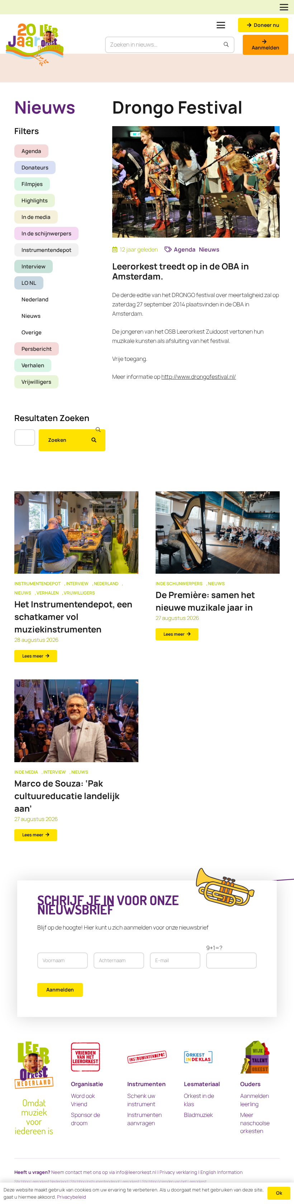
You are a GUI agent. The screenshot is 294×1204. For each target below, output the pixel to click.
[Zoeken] (226, 44)
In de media (36, 217)
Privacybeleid (71, 1197)
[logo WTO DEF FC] (255, 1057)
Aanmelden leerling (254, 1100)
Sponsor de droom (85, 1119)
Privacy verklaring (178, 1172)
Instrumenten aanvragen (144, 1119)
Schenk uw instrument (141, 1100)
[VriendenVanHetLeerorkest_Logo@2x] (85, 1057)
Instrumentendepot (46, 250)
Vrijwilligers (36, 382)
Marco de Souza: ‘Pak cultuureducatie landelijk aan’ (66, 795)
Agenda (31, 151)
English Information (221, 1172)
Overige (32, 332)
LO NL (29, 283)
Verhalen (33, 365)
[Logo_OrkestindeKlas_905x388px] (198, 1057)
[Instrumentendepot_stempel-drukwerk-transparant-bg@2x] (147, 1057)
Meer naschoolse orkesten (255, 1123)
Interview (34, 266)
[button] (284, 7)
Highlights (35, 200)
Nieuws (31, 316)
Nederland (35, 299)
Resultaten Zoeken (51, 418)
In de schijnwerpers (46, 233)
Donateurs (35, 167)
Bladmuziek (198, 1115)
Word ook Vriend (83, 1100)
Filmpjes (32, 184)
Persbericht (37, 349)
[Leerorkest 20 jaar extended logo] (34, 44)
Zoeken (57, 439)
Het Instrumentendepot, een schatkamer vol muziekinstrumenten (73, 616)
